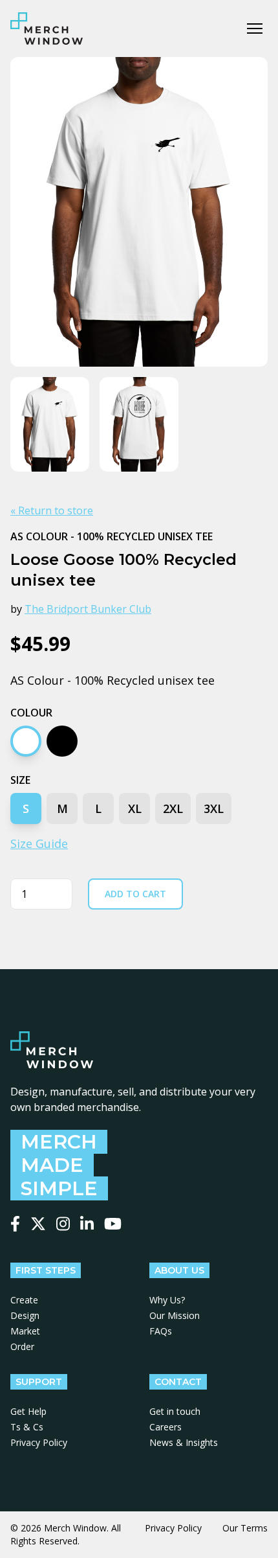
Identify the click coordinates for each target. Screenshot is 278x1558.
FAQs (160, 1331)
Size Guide (39, 843)
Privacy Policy (38, 1442)
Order (22, 1346)
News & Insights (183, 1442)
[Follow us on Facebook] (15, 1224)
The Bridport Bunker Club (88, 609)
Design (24, 1315)
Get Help (28, 1411)
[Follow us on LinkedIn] (87, 1224)
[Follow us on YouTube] (113, 1224)
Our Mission (174, 1315)
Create (24, 1300)
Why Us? (167, 1300)
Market (25, 1331)
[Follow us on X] (38, 1224)
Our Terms (245, 1528)
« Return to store (51, 510)
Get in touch (174, 1411)
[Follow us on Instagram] (63, 1224)
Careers (165, 1427)
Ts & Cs (26, 1427)
